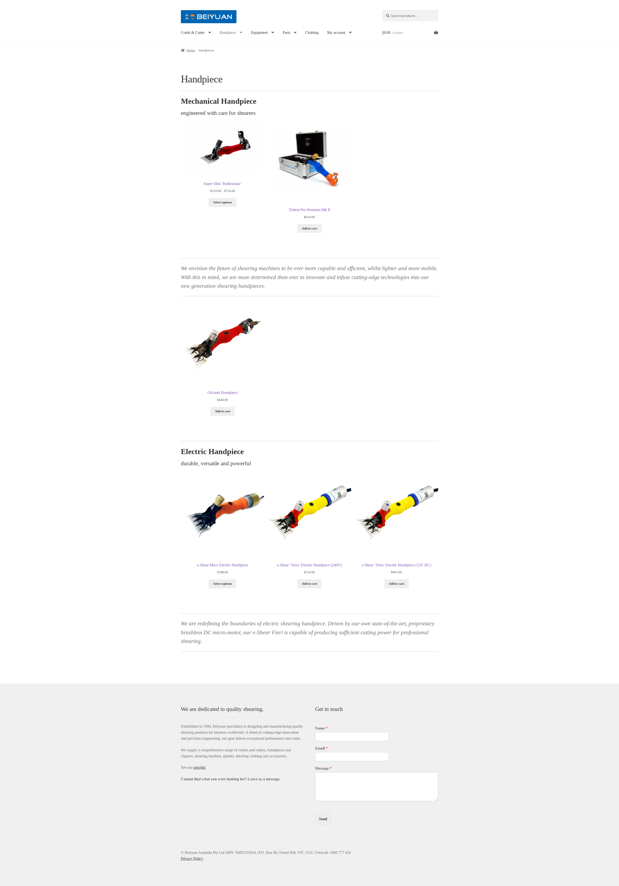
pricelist (199, 767)
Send (323, 819)
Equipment (259, 32)
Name (321, 728)
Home (191, 50)
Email (321, 748)
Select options (222, 202)
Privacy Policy (192, 858)
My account (336, 32)
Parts (286, 32)
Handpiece (228, 32)
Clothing (311, 32)
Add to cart (309, 228)
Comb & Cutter (193, 32)
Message (323, 768)
